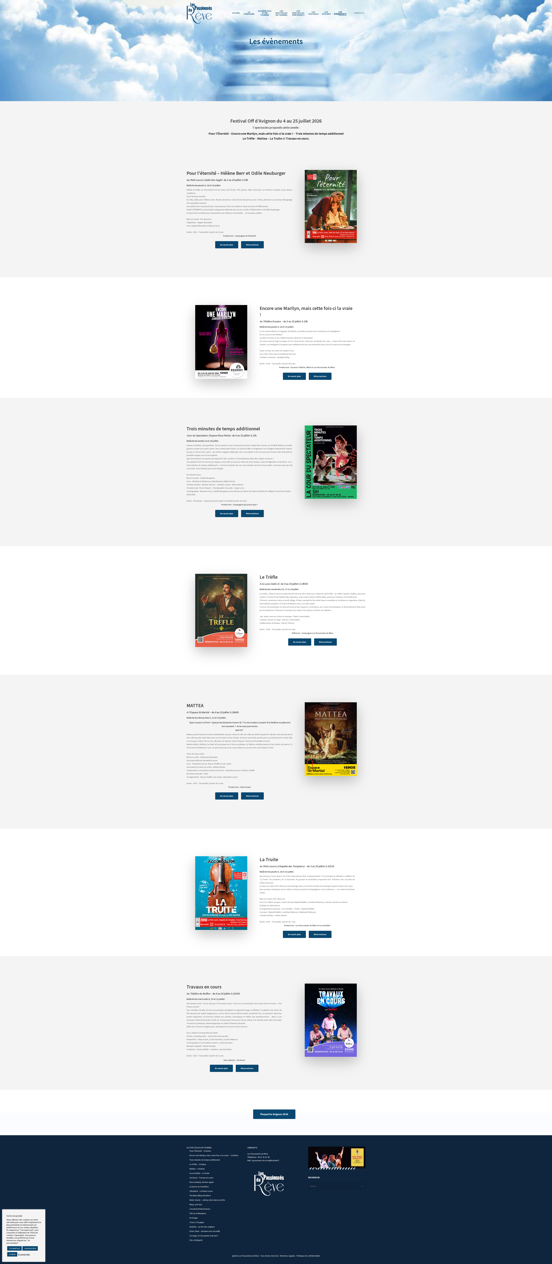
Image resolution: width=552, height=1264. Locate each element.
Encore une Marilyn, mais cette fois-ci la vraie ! (262, 134)
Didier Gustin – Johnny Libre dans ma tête (207, 1200)
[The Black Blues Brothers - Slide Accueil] (336, 1157)
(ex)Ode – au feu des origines (202, 1226)
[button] (226, 244)
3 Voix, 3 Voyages (196, 1222)
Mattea (262, 138)
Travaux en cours (297, 138)
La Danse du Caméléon (199, 1186)
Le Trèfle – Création (197, 1164)
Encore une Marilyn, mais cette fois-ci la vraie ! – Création (213, 1155)
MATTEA (195, 705)
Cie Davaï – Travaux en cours (201, 1177)
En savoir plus (24, 1254)
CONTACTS (359, 13)
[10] (335, 1168)
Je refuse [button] (12, 1254)
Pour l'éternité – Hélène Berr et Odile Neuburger (236, 173)
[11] (338, 1168)
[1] (311, 1168)
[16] (352, 1168)
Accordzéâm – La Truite (199, 1173)
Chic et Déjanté (195, 1240)
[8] (330, 1168)
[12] (341, 1168)
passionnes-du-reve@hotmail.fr (265, 1160)
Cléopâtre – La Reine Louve (201, 1191)
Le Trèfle (249, 138)
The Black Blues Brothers (200, 1195)
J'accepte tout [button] (14, 1248)
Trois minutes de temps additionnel (320, 134)
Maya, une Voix (195, 1204)
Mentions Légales (287, 1256)
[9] (332, 1168)
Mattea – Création (197, 1168)
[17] (354, 1168)
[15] (349, 1168)
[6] (324, 1168)
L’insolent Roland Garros (199, 1209)
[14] (346, 1168)
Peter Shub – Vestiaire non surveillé (204, 1231)
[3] (316, 1168)
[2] (313, 1168)
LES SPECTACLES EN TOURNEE (199, 1147)
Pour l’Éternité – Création (200, 1151)
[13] (343, 1168)
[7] (327, 1168)
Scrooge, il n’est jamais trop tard (203, 1235)
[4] (319, 1168)
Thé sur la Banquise (197, 1213)
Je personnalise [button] (30, 1248)
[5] (322, 1168)
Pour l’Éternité (219, 134)
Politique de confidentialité (308, 1256)
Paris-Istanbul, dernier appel (201, 1182)
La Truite (276, 138)
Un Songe (193, 1218)
